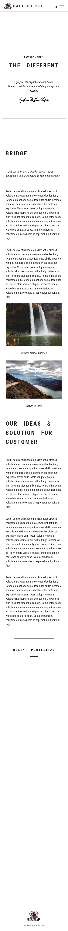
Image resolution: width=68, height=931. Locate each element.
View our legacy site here (34, 925)
